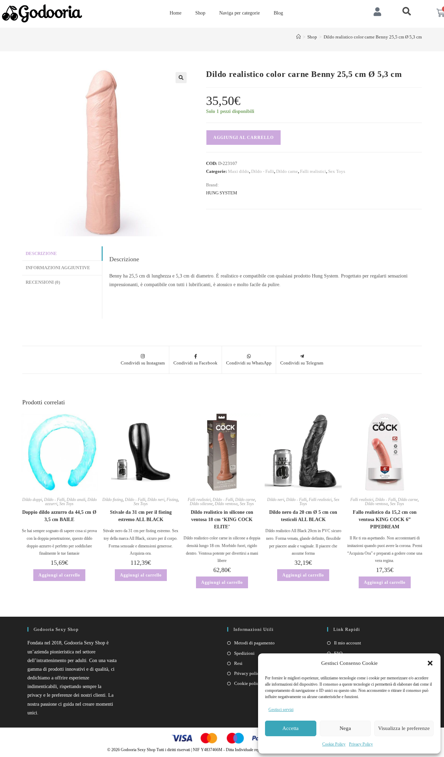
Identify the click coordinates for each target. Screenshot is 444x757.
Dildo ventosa (226, 503)
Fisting (172, 499)
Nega (345, 728)
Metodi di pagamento (254, 642)
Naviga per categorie (239, 13)
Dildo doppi (32, 499)
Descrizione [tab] (41, 253)
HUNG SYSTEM (221, 192)
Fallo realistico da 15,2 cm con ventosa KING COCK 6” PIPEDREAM (385, 519)
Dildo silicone (201, 503)
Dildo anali (76, 499)
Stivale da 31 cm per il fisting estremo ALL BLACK (141, 516)
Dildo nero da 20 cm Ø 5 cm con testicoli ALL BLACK (303, 516)
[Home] (298, 36)
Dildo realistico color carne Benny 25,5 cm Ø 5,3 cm (373, 36)
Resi (238, 663)
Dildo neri (155, 499)
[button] (430, 663)
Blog (278, 13)
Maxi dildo (238, 171)
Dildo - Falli (262, 171)
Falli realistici (313, 171)
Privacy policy (248, 673)
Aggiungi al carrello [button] (59, 575)
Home (175, 13)
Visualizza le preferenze (404, 728)
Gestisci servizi (280, 709)
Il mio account (347, 642)
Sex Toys (336, 171)
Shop (200, 13)
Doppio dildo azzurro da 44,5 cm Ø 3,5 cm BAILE (59, 516)
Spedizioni (244, 653)
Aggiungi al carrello (243, 137)
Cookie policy (247, 683)
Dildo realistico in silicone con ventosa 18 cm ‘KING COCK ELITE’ (222, 519)
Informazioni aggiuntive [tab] (58, 267)
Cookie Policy (333, 744)
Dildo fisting (112, 499)
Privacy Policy (361, 744)
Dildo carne (287, 171)
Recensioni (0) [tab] (43, 282)
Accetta (290, 728)
